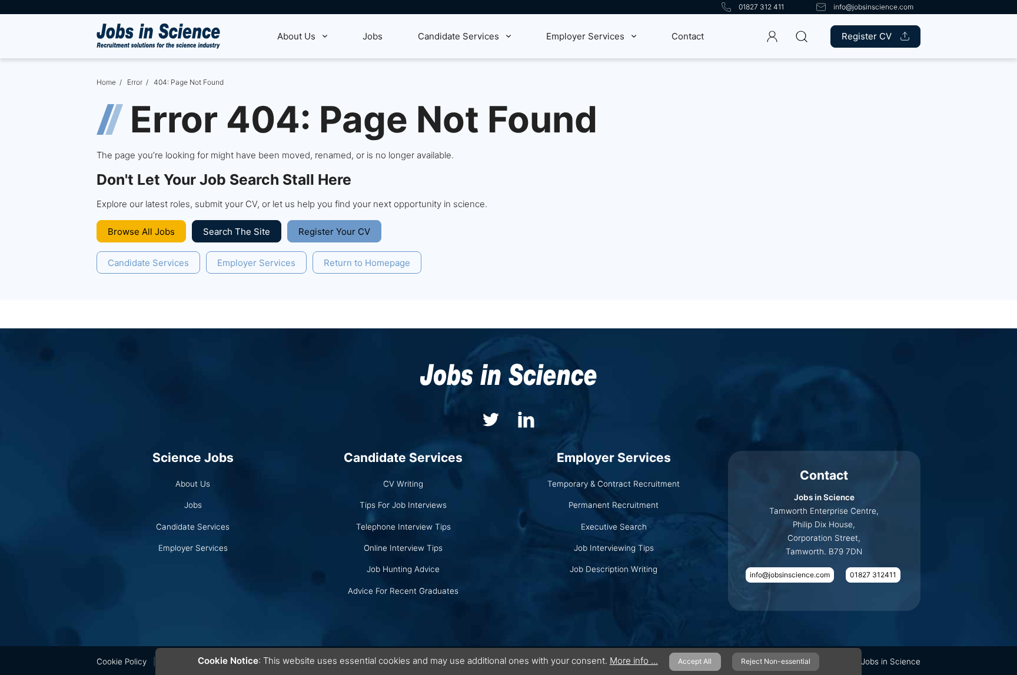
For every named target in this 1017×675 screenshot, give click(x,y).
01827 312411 (873, 574)
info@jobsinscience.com (790, 574)
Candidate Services (458, 36)
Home (106, 82)
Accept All (695, 661)
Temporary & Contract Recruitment (613, 483)
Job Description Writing (613, 569)
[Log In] (772, 36)
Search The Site (236, 231)
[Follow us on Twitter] (490, 418)
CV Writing (403, 483)
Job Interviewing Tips (614, 548)
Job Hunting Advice (403, 569)
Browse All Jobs (141, 231)
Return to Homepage (367, 262)
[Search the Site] (801, 36)
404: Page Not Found (189, 82)
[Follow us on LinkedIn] (526, 418)
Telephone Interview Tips (403, 526)
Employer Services (585, 36)
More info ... (634, 660)
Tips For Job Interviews (403, 505)
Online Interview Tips (403, 548)
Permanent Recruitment (614, 505)
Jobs (373, 36)
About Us (296, 36)
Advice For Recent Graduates (403, 591)
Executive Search (614, 526)
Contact (688, 36)
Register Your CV (334, 231)
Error (134, 82)
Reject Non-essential (775, 661)
